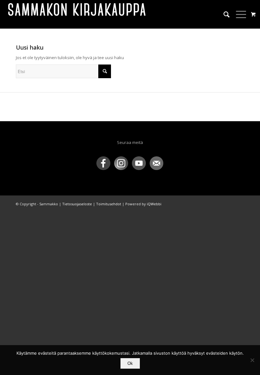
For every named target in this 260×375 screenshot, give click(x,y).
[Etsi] (223, 14)
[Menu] (238, 14)
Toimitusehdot (108, 203)
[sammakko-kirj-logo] (77, 14)
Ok (130, 363)
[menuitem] (223, 14)
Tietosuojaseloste (77, 203)
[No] (252, 360)
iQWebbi (154, 203)
